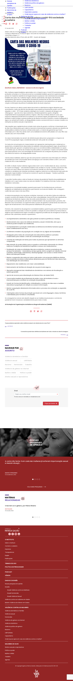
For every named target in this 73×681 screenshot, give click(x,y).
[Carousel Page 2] (35, 479)
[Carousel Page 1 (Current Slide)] (32, 479)
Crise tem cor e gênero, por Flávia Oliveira (20, 506)
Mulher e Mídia (30, 21)
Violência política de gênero (34, 3)
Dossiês (7, 587)
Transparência (9, 552)
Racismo (28, 5)
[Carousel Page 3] (37, 479)
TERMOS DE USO (10, 563)
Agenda (27, 28)
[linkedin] (4, 24)
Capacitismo (29, 10)
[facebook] (12, 534)
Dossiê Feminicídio (13, 593)
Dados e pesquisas (11, 473)
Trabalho (28, 25)
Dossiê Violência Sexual (14, 596)
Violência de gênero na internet (17, 369)
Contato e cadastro (11, 546)
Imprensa (8, 549)
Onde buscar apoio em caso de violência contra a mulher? (45, 14)
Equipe (7, 555)
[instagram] (4, 17)
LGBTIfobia (28, 360)
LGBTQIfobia (29, 7)
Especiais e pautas (31, 12)
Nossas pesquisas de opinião (11, 3)
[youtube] (4, 21)
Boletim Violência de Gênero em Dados (17, 602)
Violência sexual (11, 360)
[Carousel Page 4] (39, 479)
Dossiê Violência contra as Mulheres (18, 590)
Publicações (11, 8)
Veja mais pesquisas (35, 487)
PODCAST (8, 572)
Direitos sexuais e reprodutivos (35, 19)
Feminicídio (18, 364)
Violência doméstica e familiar (16, 356)
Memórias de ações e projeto (11, 12)
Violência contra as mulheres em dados (17, 599)
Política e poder (30, 23)
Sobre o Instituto (10, 543)
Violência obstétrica (11, 623)
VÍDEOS (7, 575)
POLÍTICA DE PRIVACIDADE (14, 567)
